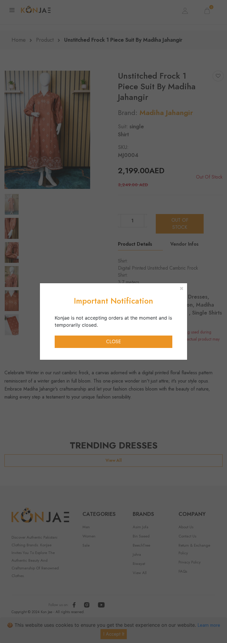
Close (113, 341)
